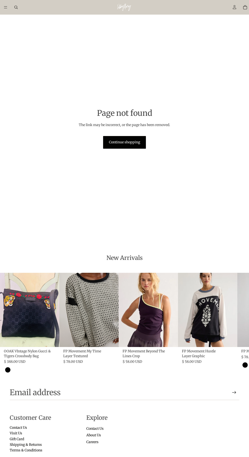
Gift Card (17, 439)
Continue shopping (124, 142)
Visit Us (16, 433)
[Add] (51, 339)
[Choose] (111, 339)
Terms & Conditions (26, 450)
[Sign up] (234, 392)
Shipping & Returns (26, 444)
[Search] (16, 7)
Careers (92, 441)
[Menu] (5, 7)
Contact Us (18, 427)
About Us (93, 435)
